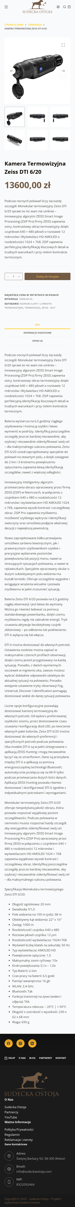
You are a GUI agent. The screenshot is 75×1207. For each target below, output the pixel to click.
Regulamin (12, 1134)
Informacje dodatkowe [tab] (37, 332)
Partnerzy (45, 1058)
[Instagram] (20, 1043)
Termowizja (32, 307)
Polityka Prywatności (19, 1129)
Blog (32, 1058)
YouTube (11, 1117)
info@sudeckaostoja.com (34, 1171)
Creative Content (29, 1202)
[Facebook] (9, 1043)
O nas (22, 1058)
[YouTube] (32, 1043)
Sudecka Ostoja (15, 1107)
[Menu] (6, 7)
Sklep (11, 1058)
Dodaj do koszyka (47, 276)
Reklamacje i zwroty (19, 1140)
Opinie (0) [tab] (37, 340)
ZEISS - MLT (49, 307)
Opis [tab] (37, 324)
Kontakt (61, 1058)
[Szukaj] (64, 6)
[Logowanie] (58, 6)
